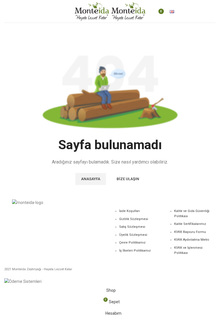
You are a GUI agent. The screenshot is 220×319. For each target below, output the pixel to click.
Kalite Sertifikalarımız (190, 224)
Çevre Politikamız (132, 242)
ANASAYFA (90, 179)
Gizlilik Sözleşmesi (133, 219)
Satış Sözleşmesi (132, 227)
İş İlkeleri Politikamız (135, 250)
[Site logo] (92, 11)
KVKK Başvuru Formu (190, 232)
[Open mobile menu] (6, 11)
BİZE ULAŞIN (128, 179)
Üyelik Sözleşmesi (133, 235)
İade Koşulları (129, 211)
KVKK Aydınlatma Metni (191, 240)
